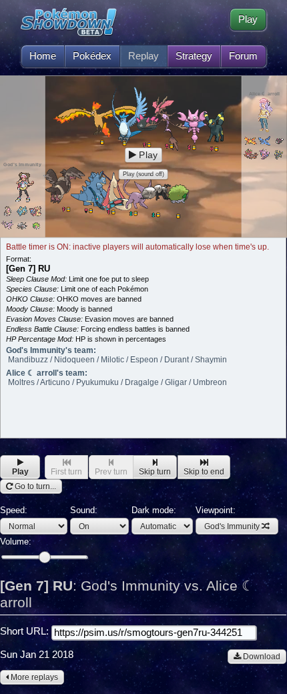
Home (42, 56)
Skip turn (155, 471)
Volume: (15, 542)
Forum (243, 56)
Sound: (83, 510)
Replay (143, 56)
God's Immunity (232, 526)
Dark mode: (153, 510)
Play (248, 19)
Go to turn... (34, 486)
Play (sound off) (143, 174)
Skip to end (204, 471)
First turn (66, 471)
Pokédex (92, 56)
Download (260, 656)
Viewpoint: (228, 518)
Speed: (13, 510)
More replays (33, 677)
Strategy (194, 56)
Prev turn (111, 471)
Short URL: (25, 631)
